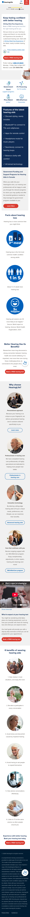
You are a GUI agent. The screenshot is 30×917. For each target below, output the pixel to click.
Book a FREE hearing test (13, 58)
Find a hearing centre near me (16, 51)
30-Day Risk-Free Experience (13, 41)
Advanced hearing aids (15, 522)
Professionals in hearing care (15, 476)
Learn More (11, 206)
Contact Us (15, 913)
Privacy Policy (5, 913)
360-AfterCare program (15, 570)
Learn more (15, 430)
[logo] (7, 2)
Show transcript (7, 609)
